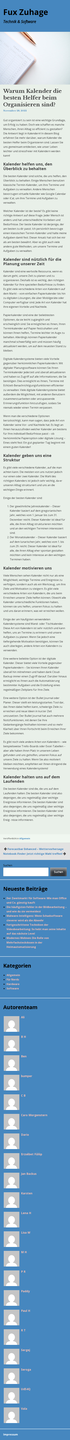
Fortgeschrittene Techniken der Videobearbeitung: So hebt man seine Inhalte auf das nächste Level (36, 929)
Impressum (10, 1434)
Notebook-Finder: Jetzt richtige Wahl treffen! (32, 854)
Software (13, 988)
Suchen (7, 865)
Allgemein (24, 838)
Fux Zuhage (25, 12)
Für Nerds (13, 979)
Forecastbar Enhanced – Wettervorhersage (35, 849)
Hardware (13, 984)
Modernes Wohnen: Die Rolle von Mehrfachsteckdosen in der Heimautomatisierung (28, 942)
